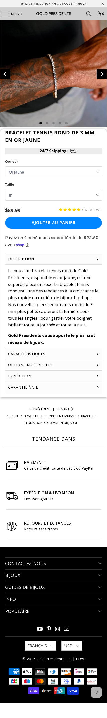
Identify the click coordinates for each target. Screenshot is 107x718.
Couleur (11, 161)
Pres (80, 658)
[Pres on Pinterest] (49, 629)
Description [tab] (21, 258)
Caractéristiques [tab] (26, 353)
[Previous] (5, 74)
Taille (9, 184)
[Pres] (53, 13)
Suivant (63, 409)
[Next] (101, 74)
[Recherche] (88, 13)
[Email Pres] (66, 629)
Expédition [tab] (19, 376)
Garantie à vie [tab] (23, 387)
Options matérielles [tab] (30, 364)
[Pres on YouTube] (40, 629)
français (37, 645)
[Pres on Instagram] (57, 629)
